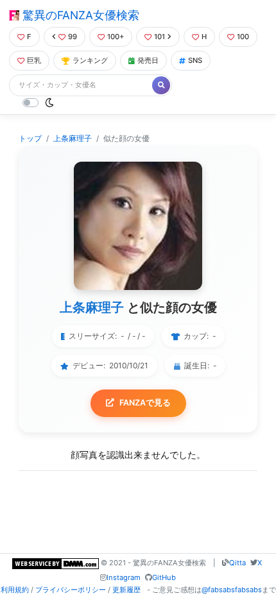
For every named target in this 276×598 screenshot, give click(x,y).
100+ (115, 36)
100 (243, 36)
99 (72, 36)
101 (159, 36)
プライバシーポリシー (70, 589)
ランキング (90, 60)
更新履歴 (126, 589)
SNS (195, 60)
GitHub (164, 577)
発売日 (148, 60)
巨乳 (34, 60)
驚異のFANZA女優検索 (79, 15)
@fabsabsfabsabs (232, 589)
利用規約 (15, 589)
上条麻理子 (72, 138)
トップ (30, 138)
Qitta (237, 562)
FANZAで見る (145, 402)
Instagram (124, 577)
